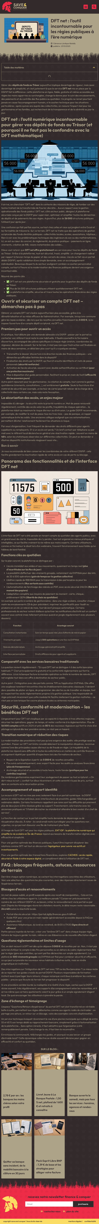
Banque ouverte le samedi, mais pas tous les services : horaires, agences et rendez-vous (82, 1103)
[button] (86, 7)
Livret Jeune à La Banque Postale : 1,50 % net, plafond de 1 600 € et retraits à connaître (49, 1102)
